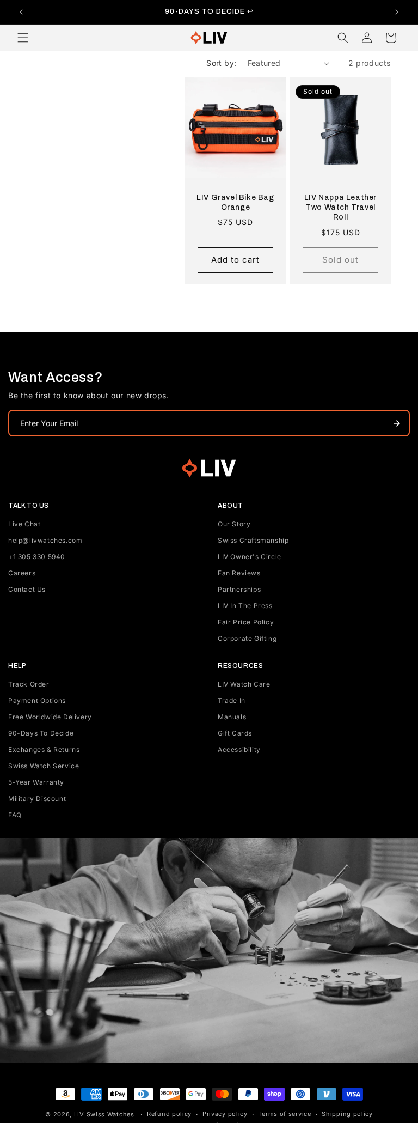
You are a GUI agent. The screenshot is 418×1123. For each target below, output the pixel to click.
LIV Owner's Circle (249, 557)
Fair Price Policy (246, 622)
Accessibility (239, 749)
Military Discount (37, 798)
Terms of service (284, 1114)
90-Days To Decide (40, 733)
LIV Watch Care (244, 684)
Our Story (234, 524)
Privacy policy (225, 1114)
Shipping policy (347, 1114)
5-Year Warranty (36, 782)
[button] (23, 38)
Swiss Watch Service (43, 766)
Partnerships (239, 589)
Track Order (29, 684)
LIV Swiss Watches (104, 1114)
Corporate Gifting (247, 638)
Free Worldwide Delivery (50, 717)
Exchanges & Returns (43, 749)
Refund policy (169, 1114)
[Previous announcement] (21, 12)
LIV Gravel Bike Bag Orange (235, 202)
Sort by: (221, 63)
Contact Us (27, 589)
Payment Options (37, 700)
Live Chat (24, 524)
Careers (21, 573)
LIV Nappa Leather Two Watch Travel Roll (340, 207)
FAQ (15, 815)
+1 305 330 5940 (36, 557)
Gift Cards (235, 733)
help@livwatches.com (45, 540)
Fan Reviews (239, 573)
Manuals (232, 717)
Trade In (231, 700)
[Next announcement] (397, 12)
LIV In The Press (245, 606)
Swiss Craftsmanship (253, 540)
